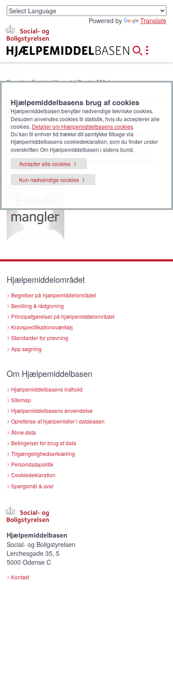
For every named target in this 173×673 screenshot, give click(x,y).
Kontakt (20, 577)
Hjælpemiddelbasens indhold (47, 389)
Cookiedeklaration (33, 475)
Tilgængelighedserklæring (43, 453)
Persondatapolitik (32, 464)
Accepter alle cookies (45, 163)
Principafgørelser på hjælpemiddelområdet (62, 316)
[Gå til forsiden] (58, 51)
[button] (140, 49)
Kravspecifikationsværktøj (42, 327)
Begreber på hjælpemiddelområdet (53, 295)
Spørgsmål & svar (32, 486)
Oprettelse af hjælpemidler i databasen (58, 421)
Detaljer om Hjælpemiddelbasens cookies (82, 126)
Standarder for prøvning (39, 337)
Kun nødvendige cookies (49, 179)
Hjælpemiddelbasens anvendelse (52, 410)
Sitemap (21, 400)
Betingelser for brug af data (43, 443)
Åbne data (23, 432)
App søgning (26, 348)
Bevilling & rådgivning (37, 305)
